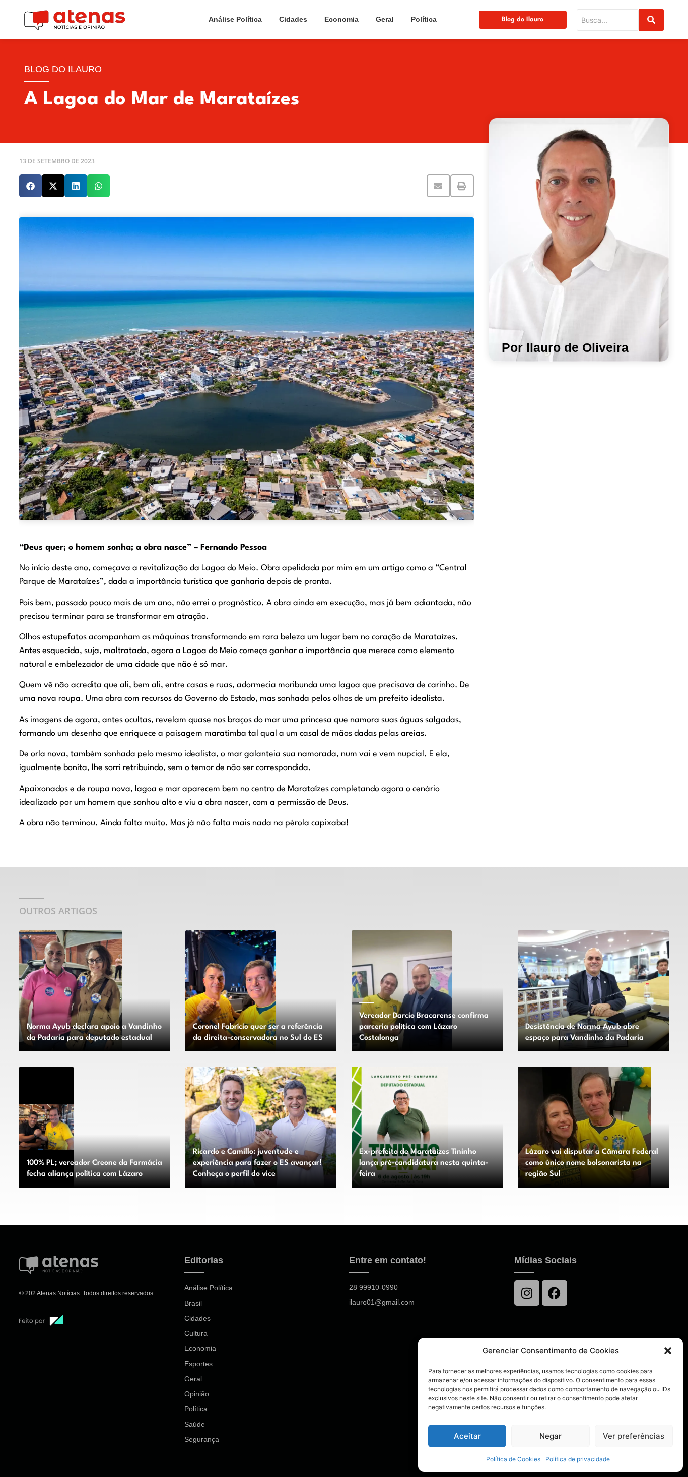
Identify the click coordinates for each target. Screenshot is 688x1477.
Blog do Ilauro (522, 19)
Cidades (293, 19)
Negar (550, 1436)
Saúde (194, 1424)
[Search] (651, 20)
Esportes (198, 1364)
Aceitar (467, 1436)
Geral (385, 19)
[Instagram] (526, 1293)
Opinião (196, 1394)
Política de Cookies (513, 1459)
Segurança (201, 1439)
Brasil (193, 1303)
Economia (341, 19)
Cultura (196, 1333)
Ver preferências (633, 1436)
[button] (668, 1351)
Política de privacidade (577, 1459)
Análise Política (235, 19)
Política (424, 19)
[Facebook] (554, 1293)
